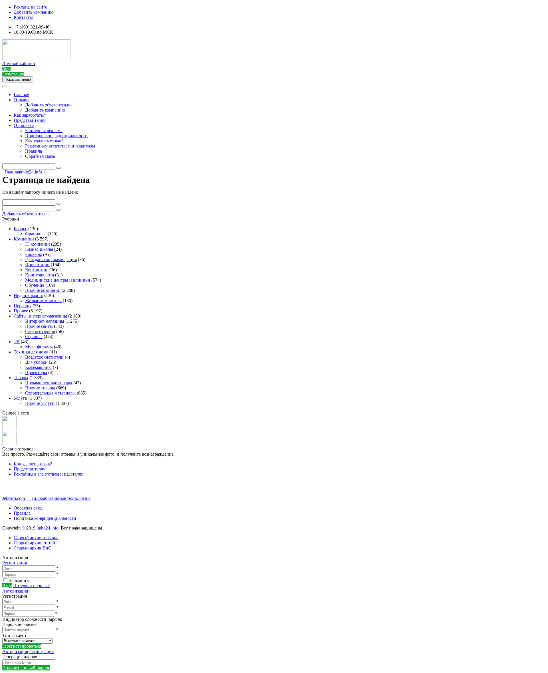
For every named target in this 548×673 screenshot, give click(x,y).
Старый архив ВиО (33, 547)
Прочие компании (43, 290)
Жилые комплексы (43, 300)
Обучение (34, 285)
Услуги (20, 398)
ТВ (17, 341)
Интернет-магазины (44, 321)
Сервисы (34, 336)
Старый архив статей (34, 542)
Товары (21, 377)
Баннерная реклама (44, 130)
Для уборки (36, 362)
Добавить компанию (34, 12)
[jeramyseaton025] (9, 428)
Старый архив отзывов (36, 537)
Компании (24, 239)
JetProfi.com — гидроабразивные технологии (46, 498)
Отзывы (21, 99)
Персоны (22, 305)
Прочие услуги (40, 403)
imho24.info (48, 528)
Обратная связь (40, 156)
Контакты (23, 17)
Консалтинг (36, 269)
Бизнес (20, 228)
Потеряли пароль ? (31, 585)
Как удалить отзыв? (44, 140)
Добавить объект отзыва (48, 104)
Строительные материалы (50, 393)
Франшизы (36, 233)
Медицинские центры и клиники (57, 280)
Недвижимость (28, 295)
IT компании (37, 244)
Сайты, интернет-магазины (40, 316)
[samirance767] (9, 443)
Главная (21, 94)
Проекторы (36, 372)
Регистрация (14, 562)
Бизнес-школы (39, 249)
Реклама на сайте (30, 7)
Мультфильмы (39, 346)
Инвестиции (37, 264)
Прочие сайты (39, 326)
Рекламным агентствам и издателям (60, 146)
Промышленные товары (48, 382)
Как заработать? (29, 115)
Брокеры (33, 254)
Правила (33, 151)
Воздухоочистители (44, 357)
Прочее (21, 310)
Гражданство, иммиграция (51, 259)
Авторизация (15, 591)
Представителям (30, 120)
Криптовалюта (39, 274)
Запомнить (19, 580)
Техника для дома (31, 351)
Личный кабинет (18, 63)
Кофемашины (38, 367)
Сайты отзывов (40, 331)
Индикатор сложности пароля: (32, 619)
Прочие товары (40, 387)
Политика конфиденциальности (56, 135)
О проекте (24, 125)
